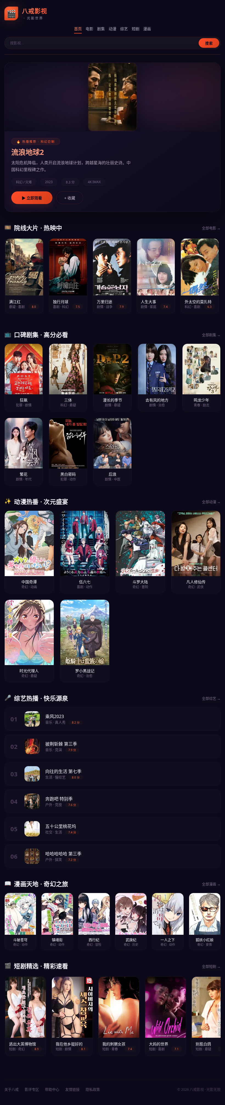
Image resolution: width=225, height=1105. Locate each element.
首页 (78, 28)
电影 (89, 28)
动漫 (112, 28)
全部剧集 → (211, 334)
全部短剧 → (211, 966)
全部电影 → (211, 227)
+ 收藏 (69, 198)
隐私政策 (93, 1089)
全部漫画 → (211, 883)
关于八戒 (11, 1089)
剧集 (101, 28)
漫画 (147, 28)
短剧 (135, 28)
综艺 (124, 28)
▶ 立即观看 (32, 198)
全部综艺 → (211, 698)
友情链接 (72, 1089)
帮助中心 (52, 1089)
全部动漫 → (211, 501)
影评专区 (32, 1089)
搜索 (209, 43)
